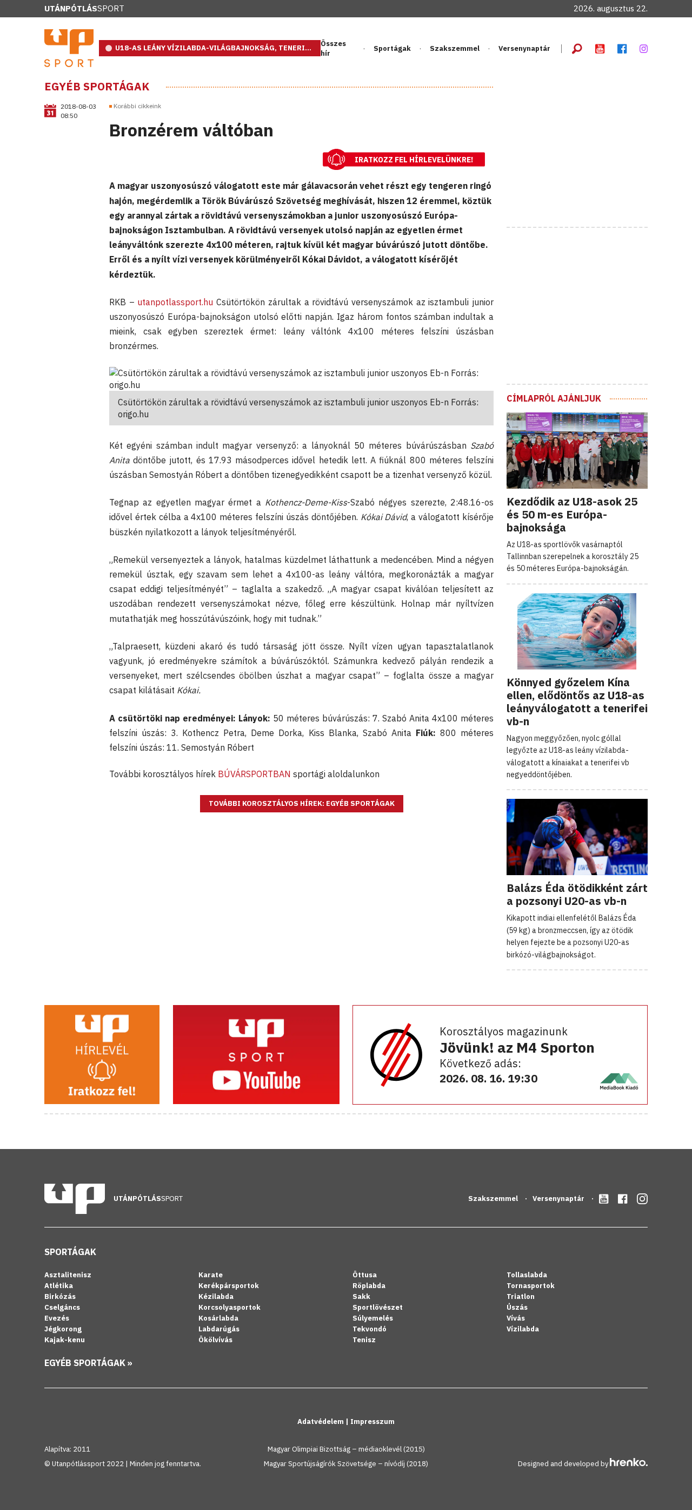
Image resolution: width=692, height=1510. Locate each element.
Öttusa (364, 1274)
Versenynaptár (524, 48)
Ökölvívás (215, 1339)
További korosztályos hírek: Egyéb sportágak (302, 803)
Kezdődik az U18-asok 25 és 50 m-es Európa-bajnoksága (572, 514)
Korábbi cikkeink (137, 106)
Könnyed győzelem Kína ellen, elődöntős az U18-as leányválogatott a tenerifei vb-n (577, 701)
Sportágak (70, 1251)
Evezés (56, 1318)
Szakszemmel (455, 48)
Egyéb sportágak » (88, 1362)
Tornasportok (531, 1285)
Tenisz (364, 1339)
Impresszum (372, 1421)
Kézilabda (216, 1296)
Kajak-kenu (64, 1339)
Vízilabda (523, 1329)
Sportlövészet (377, 1307)
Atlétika (58, 1285)
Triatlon (521, 1296)
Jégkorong (63, 1329)
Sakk (361, 1296)
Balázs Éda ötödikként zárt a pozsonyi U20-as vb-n (577, 894)
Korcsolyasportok (229, 1307)
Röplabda (368, 1285)
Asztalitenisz (67, 1274)
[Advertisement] (588, 147)
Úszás (517, 1307)
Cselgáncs (62, 1307)
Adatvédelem (321, 1421)
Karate (210, 1274)
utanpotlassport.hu (174, 302)
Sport (84, 8)
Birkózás (60, 1296)
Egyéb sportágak (96, 86)
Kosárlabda (218, 1318)
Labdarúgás (218, 1329)
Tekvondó (369, 1329)
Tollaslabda (527, 1274)
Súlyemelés (372, 1318)
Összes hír (333, 48)
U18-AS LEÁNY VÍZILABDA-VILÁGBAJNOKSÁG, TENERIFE (214, 47)
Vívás (516, 1318)
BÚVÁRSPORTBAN (254, 774)
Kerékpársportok (228, 1285)
